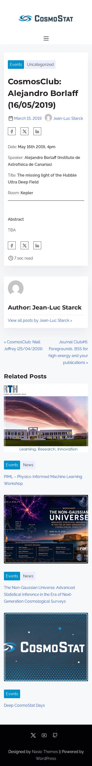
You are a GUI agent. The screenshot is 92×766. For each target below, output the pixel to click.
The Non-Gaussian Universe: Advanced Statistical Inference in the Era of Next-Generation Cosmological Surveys (39, 594)
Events (16, 64)
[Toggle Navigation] (46, 38)
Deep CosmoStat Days (24, 705)
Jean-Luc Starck (68, 118)
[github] (55, 737)
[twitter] (24, 131)
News (28, 465)
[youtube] (44, 737)
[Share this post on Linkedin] (37, 131)
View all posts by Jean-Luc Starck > (40, 320)
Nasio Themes (45, 751)
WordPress (46, 758)
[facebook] (12, 131)
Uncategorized (40, 64)
